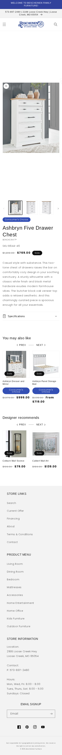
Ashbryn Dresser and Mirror (13, 382)
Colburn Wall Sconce (13, 461)
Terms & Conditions (20, 534)
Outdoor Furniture (18, 626)
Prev (22, 345)
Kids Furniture (15, 618)
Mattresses (14, 587)
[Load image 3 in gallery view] (46, 208)
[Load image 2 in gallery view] (31, 208)
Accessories (15, 595)
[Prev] (4, 208)
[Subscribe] (51, 714)
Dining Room (15, 571)
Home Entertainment (20, 603)
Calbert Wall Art (40, 461)
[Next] (58, 208)
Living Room (15, 564)
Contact (12, 542)
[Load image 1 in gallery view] (15, 208)
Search (11, 503)
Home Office (15, 611)
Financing (13, 518)
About (11, 526)
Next (39, 345)
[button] (4, 24)
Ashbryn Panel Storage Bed (44, 382)
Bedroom (13, 579)
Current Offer (15, 511)
